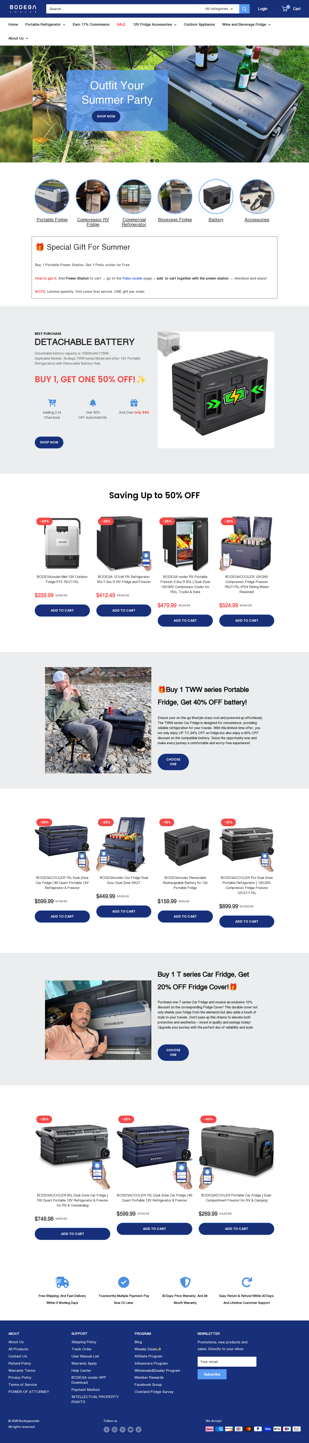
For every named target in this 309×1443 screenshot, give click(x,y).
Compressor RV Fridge (93, 222)
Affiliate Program (148, 1356)
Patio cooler (133, 278)
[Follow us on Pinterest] (122, 1429)
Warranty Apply (84, 1363)
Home (13, 24)
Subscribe (212, 1374)
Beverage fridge (175, 219)
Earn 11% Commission (91, 24)
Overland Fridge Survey (154, 1392)
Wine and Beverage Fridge (244, 24)
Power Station (77, 278)
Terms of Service (22, 1384)
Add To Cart (62, 610)
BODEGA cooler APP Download (88, 1380)
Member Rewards (149, 1377)
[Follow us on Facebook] (107, 1429)
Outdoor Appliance (199, 24)
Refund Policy (19, 1363)
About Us (16, 38)
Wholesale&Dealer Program (157, 1370)
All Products (18, 1349)
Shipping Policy (83, 1342)
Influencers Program (151, 1363)
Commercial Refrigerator (134, 222)
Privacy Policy (20, 1377)
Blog (138, 1342)
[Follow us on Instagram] (115, 1429)
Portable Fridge (52, 219)
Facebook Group (148, 1384)
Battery (216, 219)
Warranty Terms (21, 1370)
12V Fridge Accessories (152, 24)
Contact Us (17, 1356)
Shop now (49, 442)
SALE (121, 24)
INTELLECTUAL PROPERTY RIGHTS (95, 1399)
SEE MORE (51, 127)
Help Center (81, 1370)
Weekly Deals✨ (148, 1349)
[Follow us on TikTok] (138, 1429)
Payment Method (85, 1390)
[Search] (244, 8)
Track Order (81, 1349)
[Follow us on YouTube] (130, 1429)
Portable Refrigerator (43, 24)
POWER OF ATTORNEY (28, 1392)
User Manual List (85, 1356)
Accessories (257, 219)
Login (262, 9)
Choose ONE (173, 761)
